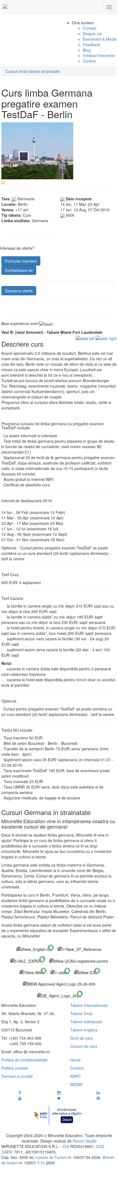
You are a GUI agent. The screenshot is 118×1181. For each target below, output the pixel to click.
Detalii (67, 1119)
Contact (89, 28)
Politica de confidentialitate (24, 1060)
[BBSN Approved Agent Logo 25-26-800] (59, 984)
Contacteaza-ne (19, 270)
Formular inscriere (21, 261)
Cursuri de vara (83, 1046)
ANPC (75, 1076)
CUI (66, 1146)
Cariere (89, 61)
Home (75, 1060)
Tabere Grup (81, 1013)
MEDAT (76, 1084)
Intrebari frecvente (99, 55)
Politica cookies (14, 1068)
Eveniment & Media (100, 39)
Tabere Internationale (89, 1005)
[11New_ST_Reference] (80, 949)
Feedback (91, 44)
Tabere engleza (83, 1030)
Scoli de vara (81, 1038)
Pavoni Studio (85, 1141)
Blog (87, 50)
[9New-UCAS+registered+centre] (78, 960)
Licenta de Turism (50, 1157)
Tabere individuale (86, 1021)
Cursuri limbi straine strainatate (32, 71)
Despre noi (92, 33)
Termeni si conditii (17, 1076)
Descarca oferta (19, 290)
